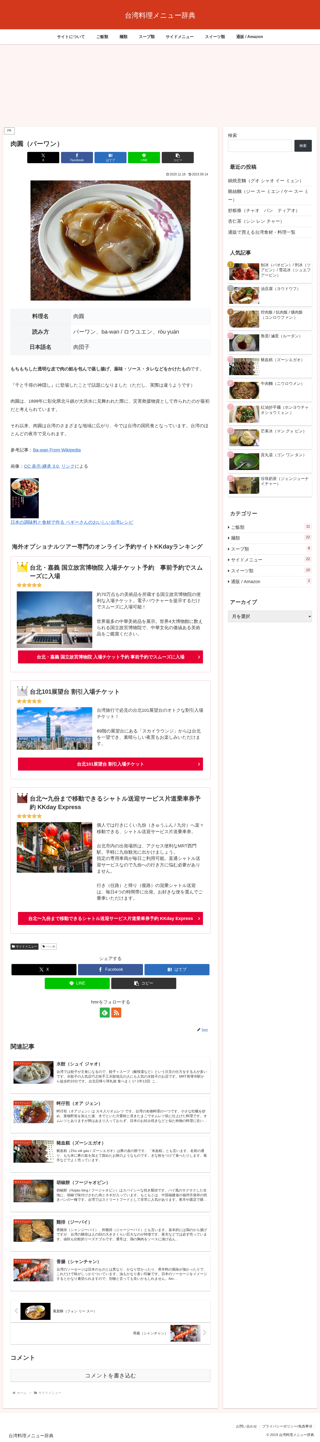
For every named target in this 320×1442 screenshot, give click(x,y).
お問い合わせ (246, 1426)
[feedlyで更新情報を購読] (105, 1013)
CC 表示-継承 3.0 (41, 466)
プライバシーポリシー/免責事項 (287, 1426)
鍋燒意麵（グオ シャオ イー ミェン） (266, 180)
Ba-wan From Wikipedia (57, 449)
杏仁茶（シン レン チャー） (256, 221)
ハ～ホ (50, 946)
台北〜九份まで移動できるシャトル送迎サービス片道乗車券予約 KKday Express (110, 918)
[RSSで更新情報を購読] (116, 1013)
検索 (232, 135)
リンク (68, 466)
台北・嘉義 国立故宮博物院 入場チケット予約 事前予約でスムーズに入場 (110, 656)
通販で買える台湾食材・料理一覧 (262, 232)
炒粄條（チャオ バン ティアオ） (264, 210)
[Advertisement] (160, 85)
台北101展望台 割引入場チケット (110, 764)
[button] (178, 157)
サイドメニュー (26, 946)
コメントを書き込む (110, 1375)
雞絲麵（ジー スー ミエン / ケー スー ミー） (268, 195)
